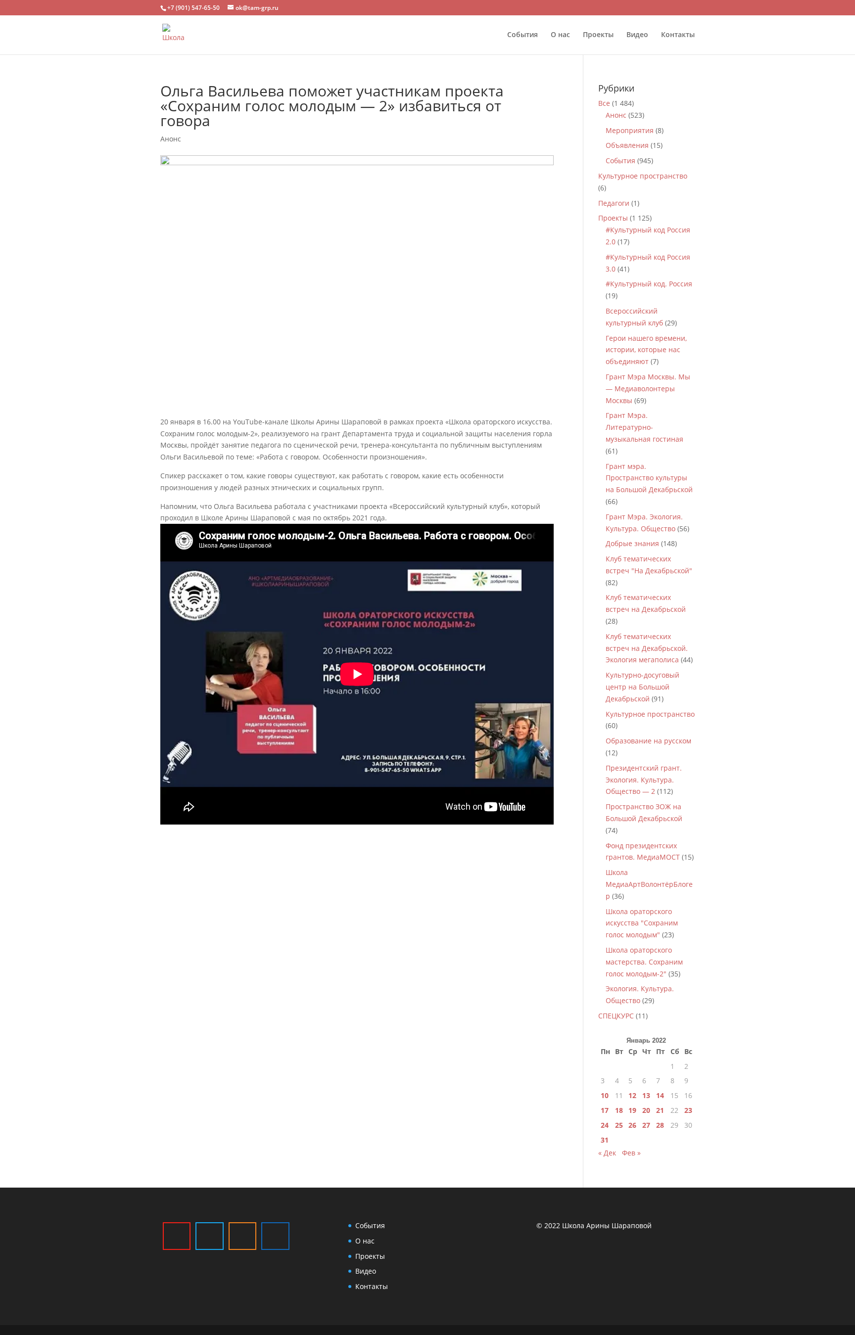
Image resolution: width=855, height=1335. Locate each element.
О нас (560, 35)
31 (605, 1140)
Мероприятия (630, 130)
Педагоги (613, 203)
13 (646, 1095)
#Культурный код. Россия (649, 283)
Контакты (678, 35)
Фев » (631, 1152)
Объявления (627, 145)
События (522, 35)
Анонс (170, 138)
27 (646, 1125)
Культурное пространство (642, 176)
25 (619, 1125)
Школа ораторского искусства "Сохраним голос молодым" (642, 923)
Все (604, 103)
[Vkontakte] (275, 1236)
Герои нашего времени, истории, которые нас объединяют (646, 350)
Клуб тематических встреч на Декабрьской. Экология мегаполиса (647, 648)
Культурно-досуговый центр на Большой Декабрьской (642, 686)
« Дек (607, 1152)
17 (605, 1110)
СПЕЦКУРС (616, 1015)
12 (632, 1095)
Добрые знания (632, 543)
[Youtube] (176, 1236)
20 (646, 1110)
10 (605, 1095)
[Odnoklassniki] (242, 1236)
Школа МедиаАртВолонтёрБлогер (649, 884)
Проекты (598, 35)
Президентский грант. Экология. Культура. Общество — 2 (644, 779)
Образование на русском (648, 740)
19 (632, 1110)
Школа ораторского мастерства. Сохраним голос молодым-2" (644, 961)
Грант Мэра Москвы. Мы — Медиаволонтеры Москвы (648, 388)
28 (660, 1125)
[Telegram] (209, 1236)
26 (632, 1125)
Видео (637, 35)
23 (688, 1110)
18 (619, 1110)
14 (660, 1095)
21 (660, 1110)
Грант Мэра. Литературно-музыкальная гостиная (644, 427)
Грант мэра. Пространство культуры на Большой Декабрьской (649, 478)
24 (605, 1125)
